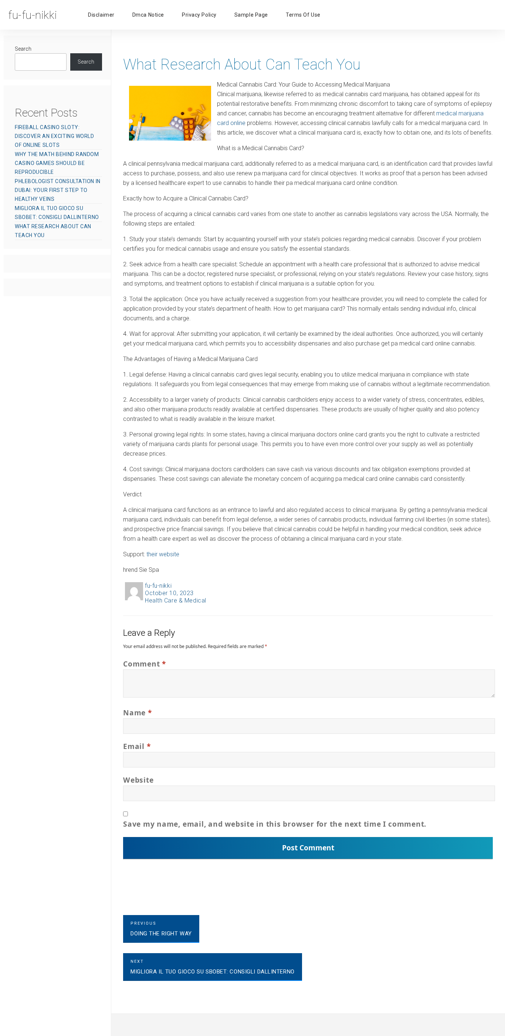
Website (138, 780)
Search (23, 49)
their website (162, 554)
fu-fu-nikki (158, 585)
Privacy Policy (199, 15)
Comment (144, 664)
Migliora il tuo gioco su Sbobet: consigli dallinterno (57, 212)
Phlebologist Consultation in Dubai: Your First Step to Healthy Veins (58, 190)
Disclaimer (101, 15)
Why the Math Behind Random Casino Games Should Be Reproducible (57, 163)
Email (136, 746)
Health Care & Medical (175, 600)
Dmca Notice (148, 15)
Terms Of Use (303, 15)
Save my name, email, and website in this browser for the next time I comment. (274, 824)
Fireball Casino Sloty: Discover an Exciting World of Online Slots (54, 136)
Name (137, 713)
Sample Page (251, 15)
